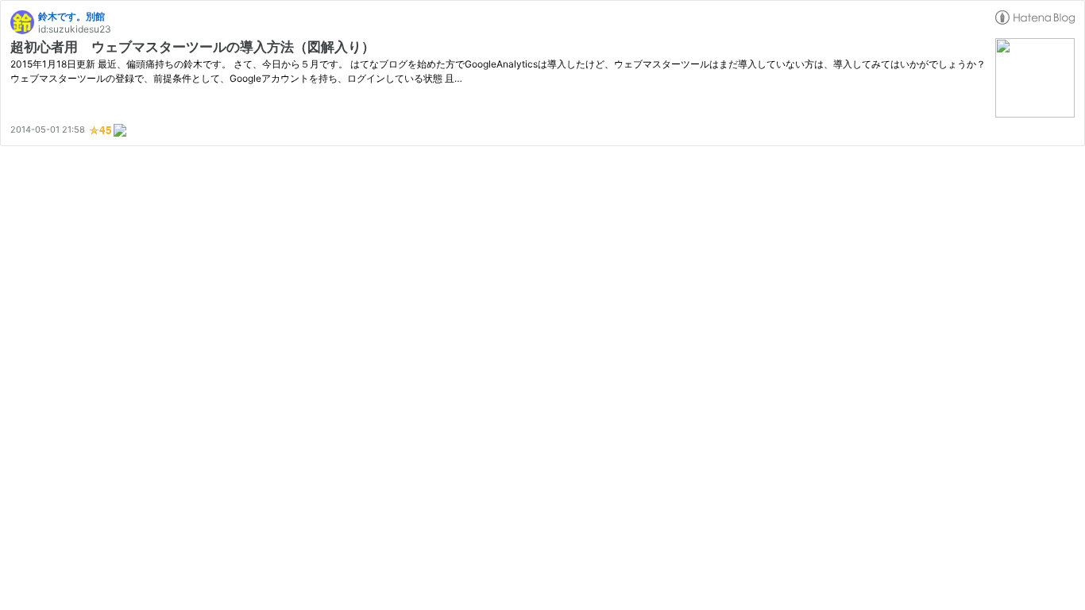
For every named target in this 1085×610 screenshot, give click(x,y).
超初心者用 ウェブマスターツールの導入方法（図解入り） (192, 47)
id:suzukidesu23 (74, 29)
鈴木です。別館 (71, 16)
